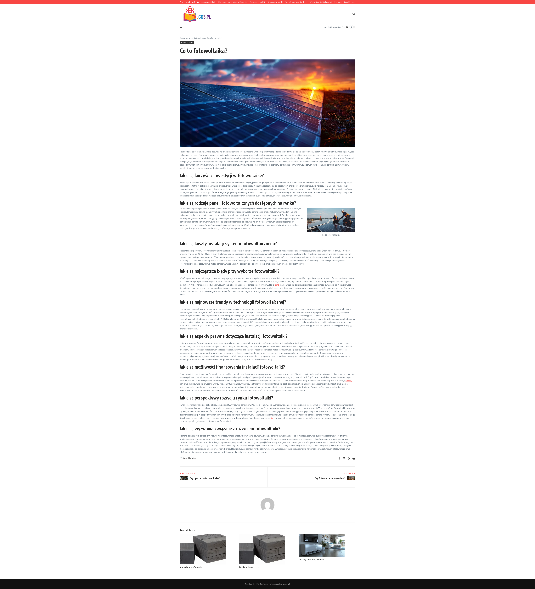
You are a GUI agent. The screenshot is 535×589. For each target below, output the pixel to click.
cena (277, 285)
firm (272, 418)
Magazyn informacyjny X (281, 584)
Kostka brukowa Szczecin (191, 567)
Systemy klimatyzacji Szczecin (311, 559)
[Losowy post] (347, 27)
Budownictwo (199, 38)
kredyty (349, 380)
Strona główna (186, 38)
